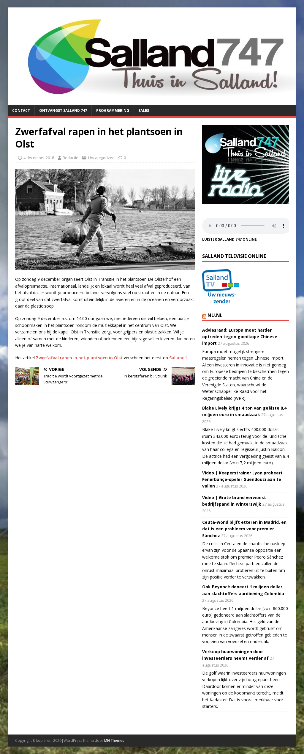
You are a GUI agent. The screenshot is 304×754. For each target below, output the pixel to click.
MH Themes (114, 740)
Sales (143, 110)
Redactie (70, 157)
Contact (21, 110)
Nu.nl (215, 315)
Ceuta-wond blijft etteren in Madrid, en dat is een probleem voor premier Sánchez (244, 528)
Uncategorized (101, 157)
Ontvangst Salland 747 (63, 110)
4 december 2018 (38, 157)
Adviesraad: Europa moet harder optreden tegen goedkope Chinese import (239, 336)
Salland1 (178, 357)
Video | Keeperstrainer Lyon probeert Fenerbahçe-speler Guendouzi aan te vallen (242, 479)
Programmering (112, 110)
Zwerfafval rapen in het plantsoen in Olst (79, 357)
